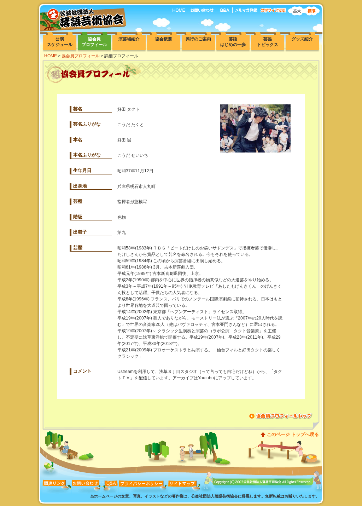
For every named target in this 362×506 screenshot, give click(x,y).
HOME (50, 55)
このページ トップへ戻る (293, 434)
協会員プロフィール (81, 55)
